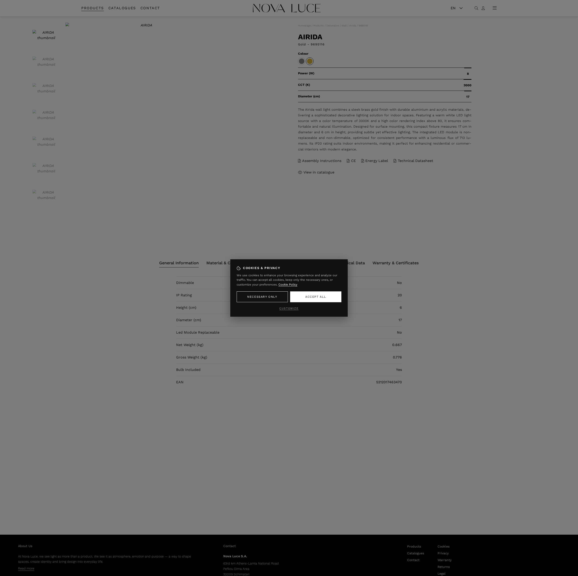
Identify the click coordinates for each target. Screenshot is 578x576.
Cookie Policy (287, 284)
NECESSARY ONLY (262, 296)
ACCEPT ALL (315, 296)
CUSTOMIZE (288, 308)
